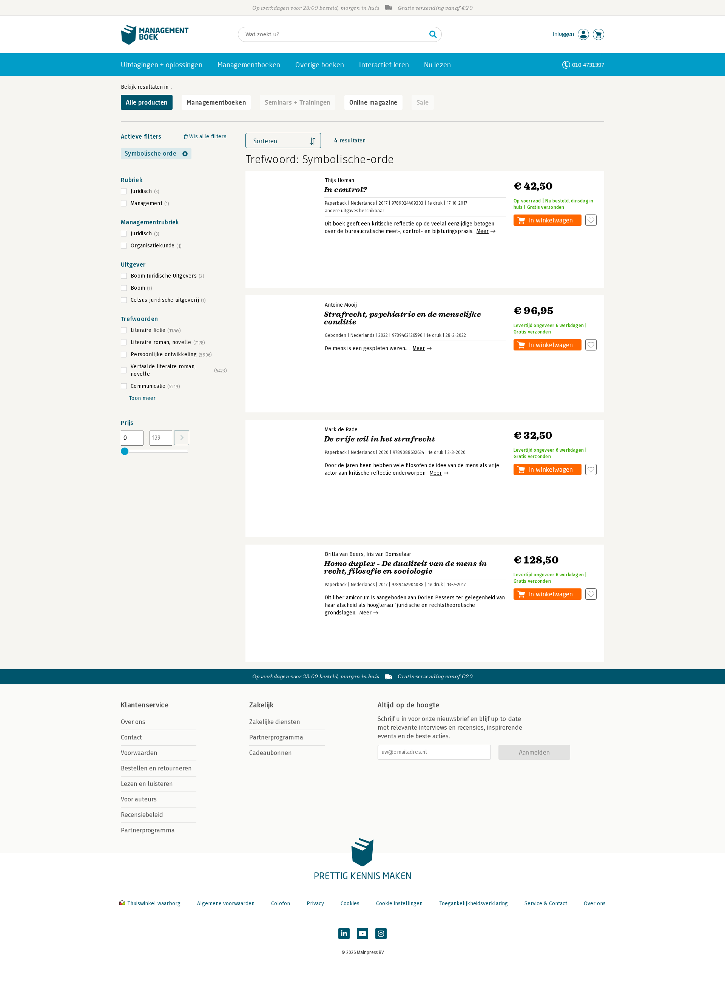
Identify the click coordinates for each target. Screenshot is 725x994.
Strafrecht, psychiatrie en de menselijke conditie (402, 318)
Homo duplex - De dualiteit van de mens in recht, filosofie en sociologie (405, 567)
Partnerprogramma (148, 830)
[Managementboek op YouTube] (362, 933)
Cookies (350, 903)
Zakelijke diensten (274, 721)
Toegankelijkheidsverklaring (473, 903)
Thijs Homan (339, 180)
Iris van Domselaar (388, 554)
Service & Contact (545, 903)
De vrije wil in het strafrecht (379, 439)
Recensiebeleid (142, 814)
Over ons (133, 721)
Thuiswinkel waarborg (154, 903)
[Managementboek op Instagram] (381, 933)
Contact (131, 737)
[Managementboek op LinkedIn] (344, 933)
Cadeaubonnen (270, 752)
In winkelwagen (551, 220)
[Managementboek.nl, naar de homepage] (155, 43)
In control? (345, 189)
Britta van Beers (344, 554)
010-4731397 (588, 65)
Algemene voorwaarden (226, 903)
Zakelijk (261, 705)
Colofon (280, 903)
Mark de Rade (341, 429)
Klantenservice (144, 705)
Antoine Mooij (341, 305)
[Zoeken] (433, 34)
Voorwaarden (139, 752)
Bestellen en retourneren (156, 768)
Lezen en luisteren (147, 783)
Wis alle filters (208, 136)
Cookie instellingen (399, 903)
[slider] (124, 451)
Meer (483, 231)
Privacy (315, 903)
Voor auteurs (139, 799)
